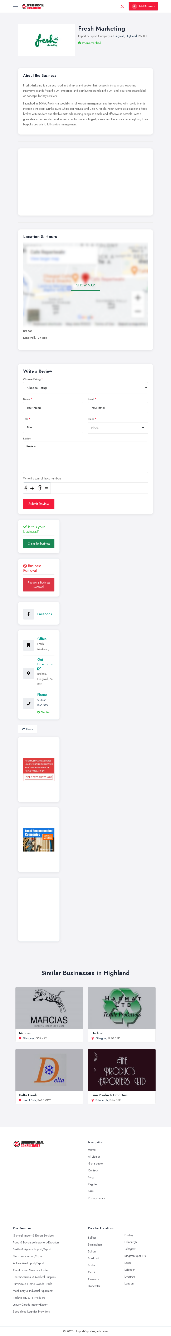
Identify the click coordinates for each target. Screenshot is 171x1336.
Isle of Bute (29, 1100)
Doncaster (94, 1286)
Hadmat (97, 1033)
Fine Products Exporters (109, 1095)
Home (92, 1150)
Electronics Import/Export (28, 1256)
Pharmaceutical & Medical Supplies (34, 1277)
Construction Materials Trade (30, 1270)
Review (27, 439)
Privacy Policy (96, 1198)
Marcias (24, 1033)
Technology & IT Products (29, 1298)
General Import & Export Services (33, 1235)
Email (91, 399)
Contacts (93, 1170)
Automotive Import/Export (28, 1263)
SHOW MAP (85, 285)
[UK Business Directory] (38, 839)
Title (25, 419)
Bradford (93, 1258)
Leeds (127, 1263)
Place (91, 419)
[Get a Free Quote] (38, 769)
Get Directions (45, 662)
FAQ (91, 1191)
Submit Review (39, 503)
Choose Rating (32, 379)
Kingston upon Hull (135, 1256)
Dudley (128, 1235)
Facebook (44, 614)
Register (93, 1184)
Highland (131, 36)
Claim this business (39, 543)
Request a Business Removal (39, 584)
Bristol (91, 1265)
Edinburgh (102, 1100)
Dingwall (118, 36)
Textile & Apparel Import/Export (32, 1249)
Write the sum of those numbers (42, 478)
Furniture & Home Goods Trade (32, 1284)
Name (26, 399)
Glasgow (28, 1038)
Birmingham (95, 1244)
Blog (91, 1177)
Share (29, 729)
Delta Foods (28, 1095)
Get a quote (95, 1163)
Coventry (93, 1279)
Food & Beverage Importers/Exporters (36, 1242)
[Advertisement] (85, 183)
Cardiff (92, 1272)
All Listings (94, 1156)
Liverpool (130, 1276)
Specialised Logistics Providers (31, 1311)
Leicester (129, 1270)
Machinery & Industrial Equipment (33, 1291)
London (129, 1283)
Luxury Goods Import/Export (30, 1305)
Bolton (92, 1251)
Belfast (92, 1238)
